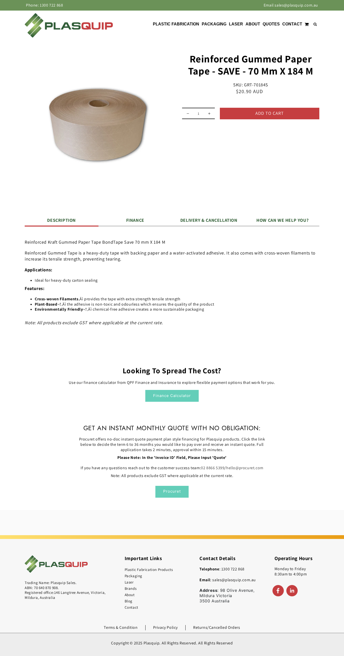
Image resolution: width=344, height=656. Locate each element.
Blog (128, 601)
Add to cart (269, 113)
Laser (129, 582)
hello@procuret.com (244, 467)
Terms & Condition (120, 627)
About (130, 594)
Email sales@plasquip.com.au (291, 5)
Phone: (44, 5)
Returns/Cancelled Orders (216, 627)
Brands (131, 588)
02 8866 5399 (212, 467)
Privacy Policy (165, 627)
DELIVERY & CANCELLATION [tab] (208, 220)
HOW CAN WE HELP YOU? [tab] (282, 220)
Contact (131, 607)
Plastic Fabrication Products (149, 569)
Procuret (172, 491)
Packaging (133, 575)
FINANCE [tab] (135, 220)
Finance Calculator (172, 395)
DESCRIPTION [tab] (61, 220)
